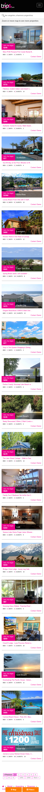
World (9, 786)
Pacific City (21, 305)
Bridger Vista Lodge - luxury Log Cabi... (17, 569)
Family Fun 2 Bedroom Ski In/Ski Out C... (18, 495)
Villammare (21, 84)
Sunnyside (21, 47)
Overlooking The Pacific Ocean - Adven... (17, 680)
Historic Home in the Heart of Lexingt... (16, 237)
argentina (20, 786)
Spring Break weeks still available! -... (16, 274)
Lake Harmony (22, 638)
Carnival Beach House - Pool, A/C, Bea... (17, 717)
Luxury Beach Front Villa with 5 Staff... (16, 200)
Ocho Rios (21, 194)
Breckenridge (22, 490)
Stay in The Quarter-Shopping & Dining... (17, 347)
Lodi (18, 527)
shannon (31, 786)
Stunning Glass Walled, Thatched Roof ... (17, 606)
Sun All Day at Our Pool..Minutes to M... (17, 163)
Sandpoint (20, 453)
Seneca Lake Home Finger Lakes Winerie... (18, 532)
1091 (21, 778)
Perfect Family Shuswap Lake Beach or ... (18, 384)
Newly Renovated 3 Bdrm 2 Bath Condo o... (18, 421)
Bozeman (20, 564)
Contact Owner (36, 57)
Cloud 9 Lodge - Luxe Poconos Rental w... (18, 643)
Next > (36, 778)
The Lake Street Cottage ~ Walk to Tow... (17, 458)
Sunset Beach (22, 416)
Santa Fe (20, 121)
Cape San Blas (23, 268)
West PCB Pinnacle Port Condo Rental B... (18, 52)
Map (14, 790)
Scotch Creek (22, 379)
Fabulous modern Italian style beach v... (17, 89)
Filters (31, 790)
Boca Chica (21, 601)
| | (13, 54)
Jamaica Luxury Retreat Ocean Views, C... (18, 754)
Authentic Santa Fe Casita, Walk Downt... (17, 126)
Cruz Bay (20, 712)
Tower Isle (20, 749)
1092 (29, 778)
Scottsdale (21, 158)
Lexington (20, 231)
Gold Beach (21, 675)
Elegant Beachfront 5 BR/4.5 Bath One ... (17, 310)
